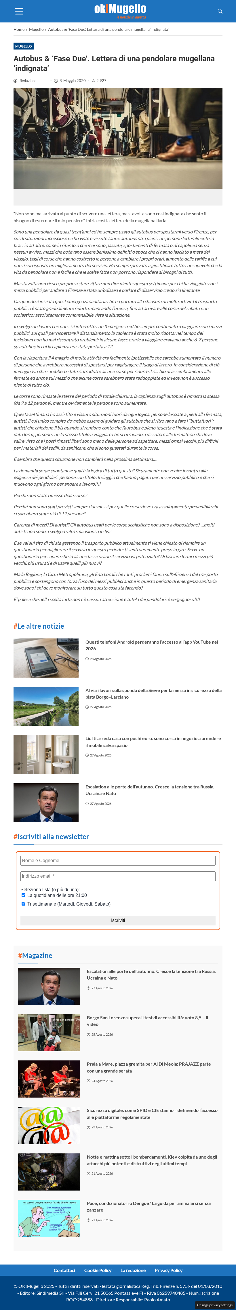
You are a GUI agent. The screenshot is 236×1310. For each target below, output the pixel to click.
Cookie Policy (97, 1270)
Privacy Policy (168, 1270)
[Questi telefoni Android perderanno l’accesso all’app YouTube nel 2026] (46, 658)
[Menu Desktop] (19, 11)
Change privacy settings (215, 1305)
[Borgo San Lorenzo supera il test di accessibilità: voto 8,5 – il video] (49, 1032)
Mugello (23, 46)
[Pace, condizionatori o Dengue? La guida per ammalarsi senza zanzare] (49, 1218)
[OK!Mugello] (120, 10)
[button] (220, 11)
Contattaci (64, 1270)
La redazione (133, 1270)
